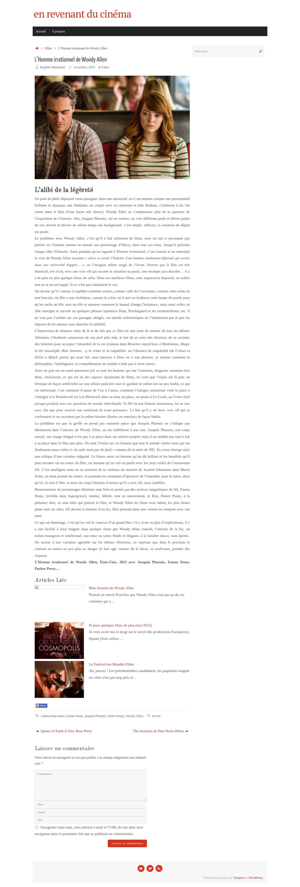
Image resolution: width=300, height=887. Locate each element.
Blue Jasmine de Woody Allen (111, 588)
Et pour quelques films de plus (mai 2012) (120, 625)
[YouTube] (141, 868)
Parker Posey (116, 716)
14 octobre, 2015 (84, 67)
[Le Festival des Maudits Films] (59, 697)
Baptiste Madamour (52, 67)
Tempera (238, 878)
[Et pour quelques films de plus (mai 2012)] (59, 658)
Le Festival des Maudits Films (111, 664)
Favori (156, 716)
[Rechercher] (260, 51)
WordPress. (256, 878)
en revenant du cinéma (82, 13)
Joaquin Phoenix (95, 716)
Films (48, 48)
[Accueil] (37, 48)
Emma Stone (74, 716)
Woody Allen (134, 716)
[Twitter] (150, 868)
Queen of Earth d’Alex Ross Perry (66, 731)
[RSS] (159, 868)
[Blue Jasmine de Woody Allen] (59, 588)
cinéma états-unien (53, 716)
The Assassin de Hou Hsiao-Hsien (159, 731)
